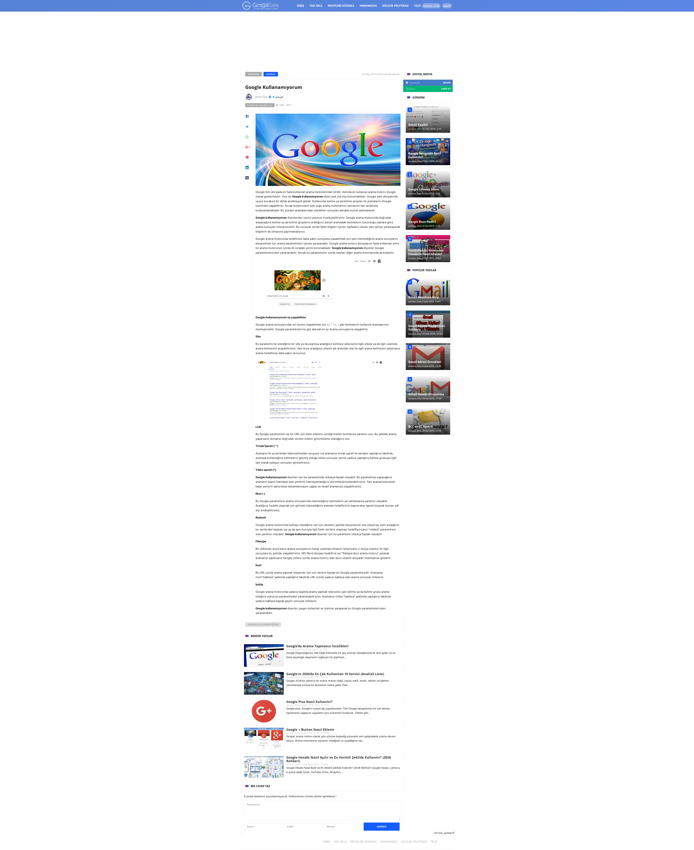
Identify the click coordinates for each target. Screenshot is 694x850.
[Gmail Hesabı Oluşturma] (428, 388)
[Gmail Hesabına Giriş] (428, 291)
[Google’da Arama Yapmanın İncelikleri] (264, 655)
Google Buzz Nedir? (422, 222)
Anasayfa (253, 74)
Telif (417, 5)
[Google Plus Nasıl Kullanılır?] (264, 711)
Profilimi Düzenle (341, 5)
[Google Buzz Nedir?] (428, 216)
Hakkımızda (368, 5)
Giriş (300, 5)
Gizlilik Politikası (395, 5)
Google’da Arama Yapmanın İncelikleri (317, 646)
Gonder (381, 826)
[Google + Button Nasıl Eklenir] (264, 738)
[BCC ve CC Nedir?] (428, 421)
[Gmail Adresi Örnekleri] (428, 356)
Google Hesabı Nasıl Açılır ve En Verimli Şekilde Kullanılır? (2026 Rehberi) (338, 759)
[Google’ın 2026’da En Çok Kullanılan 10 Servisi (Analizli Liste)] (264, 683)
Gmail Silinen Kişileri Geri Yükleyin (426, 328)
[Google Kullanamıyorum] (328, 149)
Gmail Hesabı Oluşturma (426, 394)
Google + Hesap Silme (423, 189)
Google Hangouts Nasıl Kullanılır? (424, 155)
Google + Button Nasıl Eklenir (310, 729)
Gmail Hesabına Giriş (423, 297)
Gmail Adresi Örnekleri (424, 362)
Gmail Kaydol (418, 125)
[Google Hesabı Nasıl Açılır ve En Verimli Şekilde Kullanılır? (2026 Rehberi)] (264, 766)
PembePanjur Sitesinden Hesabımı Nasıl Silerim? (426, 252)
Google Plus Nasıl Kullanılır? (309, 702)
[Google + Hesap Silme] (428, 183)
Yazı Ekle (315, 5)
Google (270, 74)
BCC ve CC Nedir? (420, 427)
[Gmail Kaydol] (428, 119)
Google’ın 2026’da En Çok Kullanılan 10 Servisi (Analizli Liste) (335, 674)
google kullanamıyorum (263, 624)
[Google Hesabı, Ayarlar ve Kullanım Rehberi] (260, 5)
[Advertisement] (347, 41)
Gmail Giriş (261, 96)
